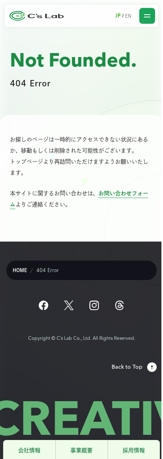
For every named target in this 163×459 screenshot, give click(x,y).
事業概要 (81, 450)
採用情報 (134, 450)
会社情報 (29, 450)
